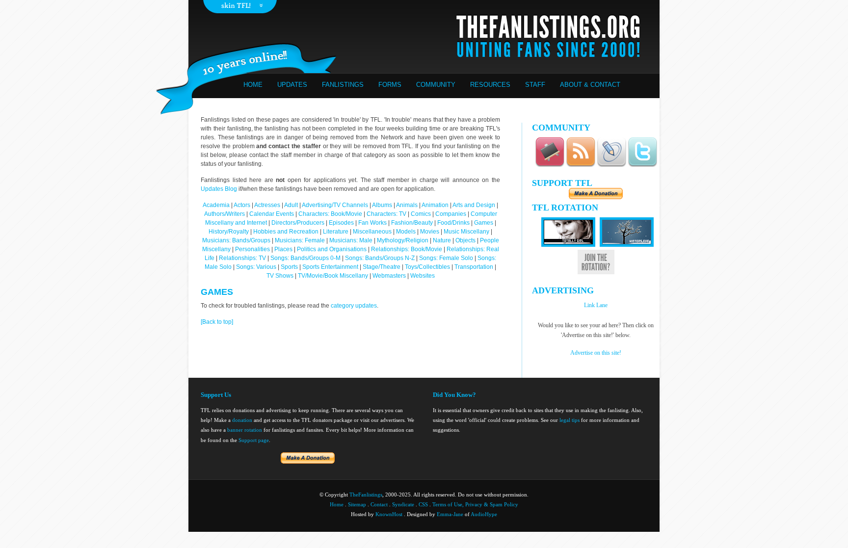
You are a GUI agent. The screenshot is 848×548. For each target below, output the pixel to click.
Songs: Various (256, 266)
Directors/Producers (297, 222)
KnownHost (388, 514)
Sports (289, 266)
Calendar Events (271, 213)
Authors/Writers (225, 213)
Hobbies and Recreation (285, 231)
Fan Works (372, 222)
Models (406, 231)
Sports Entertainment (330, 266)
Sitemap (357, 504)
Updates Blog (219, 188)
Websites (422, 275)
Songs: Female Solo (446, 258)
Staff (535, 84)
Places (283, 249)
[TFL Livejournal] (611, 165)
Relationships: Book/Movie (406, 249)
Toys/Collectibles (427, 266)
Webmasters (389, 275)
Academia (216, 205)
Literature (335, 231)
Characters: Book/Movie (330, 213)
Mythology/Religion (402, 240)
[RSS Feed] (580, 165)
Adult (291, 205)
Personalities (252, 249)
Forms (389, 84)
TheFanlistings (365, 494)
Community (435, 84)
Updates (292, 84)
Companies (450, 213)
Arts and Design (473, 205)
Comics (421, 213)
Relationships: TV (242, 258)
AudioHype (484, 514)
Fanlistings (343, 84)
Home (253, 84)
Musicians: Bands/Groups (236, 240)
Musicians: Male (350, 240)
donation (242, 420)
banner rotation (244, 430)
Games (483, 222)
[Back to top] (217, 321)
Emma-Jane (450, 514)
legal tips (569, 420)
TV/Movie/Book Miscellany (333, 275)
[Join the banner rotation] (596, 272)
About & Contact (590, 84)
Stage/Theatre (381, 266)
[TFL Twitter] (642, 165)
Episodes (341, 222)
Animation (435, 205)
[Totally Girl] (568, 244)
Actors (242, 205)
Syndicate (403, 504)
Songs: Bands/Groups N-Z (380, 258)
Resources (490, 84)
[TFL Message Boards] (549, 165)
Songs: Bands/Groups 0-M (305, 258)
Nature (442, 240)
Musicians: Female (300, 240)
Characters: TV (386, 213)
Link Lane (596, 305)
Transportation (473, 266)
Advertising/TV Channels (335, 205)
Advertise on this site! (595, 352)
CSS (423, 504)
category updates (354, 305)
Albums (382, 205)
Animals (407, 205)
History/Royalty (229, 231)
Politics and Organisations (332, 249)
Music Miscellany (466, 231)
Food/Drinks (454, 222)
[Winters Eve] (626, 244)
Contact (379, 504)
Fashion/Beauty (412, 222)
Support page (253, 440)
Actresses (267, 205)
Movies (429, 231)
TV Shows (280, 275)
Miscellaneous (373, 231)
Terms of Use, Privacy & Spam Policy (475, 504)
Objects (465, 240)
